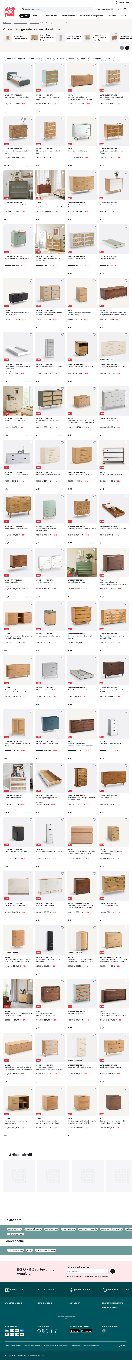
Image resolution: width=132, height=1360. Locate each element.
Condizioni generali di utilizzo (91, 1345)
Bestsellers (112, 16)
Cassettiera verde (51, 1229)
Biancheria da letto (49, 16)
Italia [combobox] (123, 1346)
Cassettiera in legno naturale (111, 1229)
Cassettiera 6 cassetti (33, 1229)
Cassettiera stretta (15, 1229)
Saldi (35, 16)
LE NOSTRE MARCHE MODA (110, 1307)
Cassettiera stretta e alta (88, 1229)
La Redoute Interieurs (15, 1250)
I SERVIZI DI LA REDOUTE (44, 1303)
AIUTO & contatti (75, 1303)
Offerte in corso (50, 1345)
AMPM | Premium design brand (91, 16)
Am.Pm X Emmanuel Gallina (46, 1250)
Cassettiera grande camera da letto (55, 23)
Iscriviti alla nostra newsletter (78, 1267)
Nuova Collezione (68, 16)
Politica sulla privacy (62, 1345)
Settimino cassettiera (15, 1234)
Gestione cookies (75, 1345)
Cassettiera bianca (68, 1229)
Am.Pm (29, 1250)
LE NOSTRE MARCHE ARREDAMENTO (112, 1303)
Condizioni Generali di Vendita (13, 1345)
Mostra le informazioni (66, 1317)
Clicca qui (88, 1276)
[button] (125, 9)
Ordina (8, 59)
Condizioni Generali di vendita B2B (33, 1345)
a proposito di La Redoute (13, 1303)
